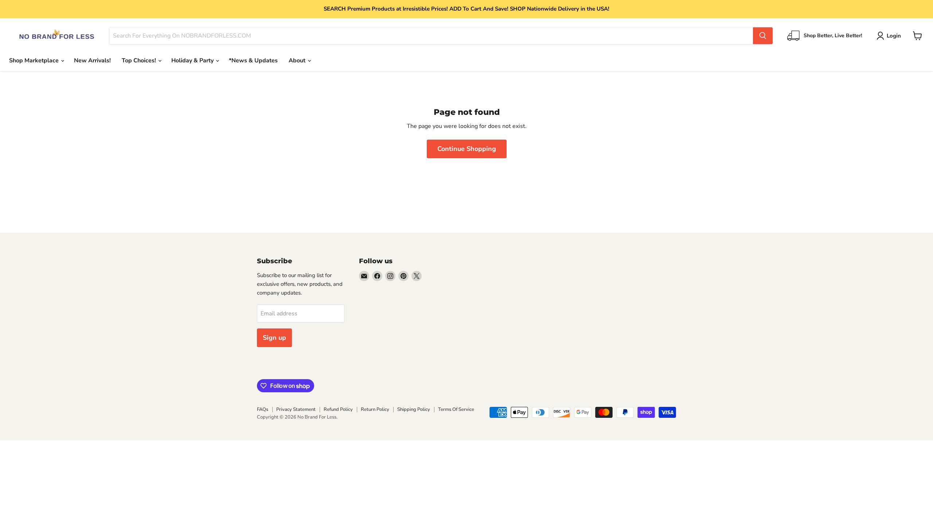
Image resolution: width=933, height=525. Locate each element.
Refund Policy (338, 409)
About (298, 61)
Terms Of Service (456, 409)
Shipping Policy (413, 409)
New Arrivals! (92, 61)
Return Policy (375, 409)
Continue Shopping (466, 148)
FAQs (262, 409)
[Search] (763, 35)
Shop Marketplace (34, 61)
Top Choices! (139, 61)
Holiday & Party (193, 61)
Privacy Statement (296, 409)
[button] (890, 35)
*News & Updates (253, 61)
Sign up (274, 337)
